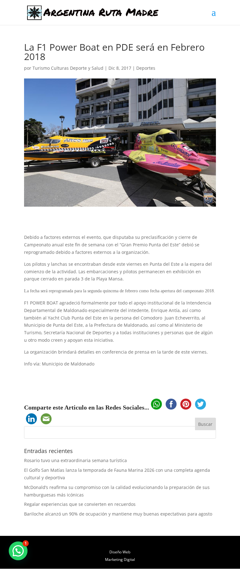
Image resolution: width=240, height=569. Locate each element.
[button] (18, 550)
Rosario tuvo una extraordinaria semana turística (75, 460)
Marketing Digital (120, 559)
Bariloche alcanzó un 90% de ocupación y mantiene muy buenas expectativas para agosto (118, 514)
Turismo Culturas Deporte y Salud (67, 68)
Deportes (145, 68)
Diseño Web (119, 552)
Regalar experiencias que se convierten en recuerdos (80, 504)
